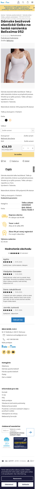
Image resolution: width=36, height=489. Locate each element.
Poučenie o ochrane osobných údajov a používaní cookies (15, 410)
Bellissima (10, 41)
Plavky (4, 374)
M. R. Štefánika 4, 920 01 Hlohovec (13, 332)
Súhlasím (25, 484)
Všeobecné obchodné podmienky (13, 403)
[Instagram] (8, 352)
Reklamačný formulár (9, 416)
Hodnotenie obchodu (18, 249)
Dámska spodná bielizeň (10, 369)
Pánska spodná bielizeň (10, 372)
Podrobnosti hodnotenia (9, 38)
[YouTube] (13, 352)
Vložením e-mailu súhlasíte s (17, 432)
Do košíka (18, 154)
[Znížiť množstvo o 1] (23, 148)
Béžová (28, 207)
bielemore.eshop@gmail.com (16, 335)
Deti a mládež (6, 377)
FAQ (3, 398)
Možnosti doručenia (8, 138)
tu (25, 474)
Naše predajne (7, 343)
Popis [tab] (9, 169)
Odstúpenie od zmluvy (9, 414)
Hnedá (29, 210)
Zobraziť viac (18, 320)
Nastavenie (17, 479)
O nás (4, 395)
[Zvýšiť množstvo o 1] (32, 148)
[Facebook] (4, 352)
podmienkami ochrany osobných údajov (17, 434)
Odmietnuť (9, 484)
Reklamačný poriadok (9, 406)
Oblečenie (5, 366)
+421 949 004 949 (12, 339)
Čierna (24, 210)
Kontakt (4, 392)
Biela (23, 207)
